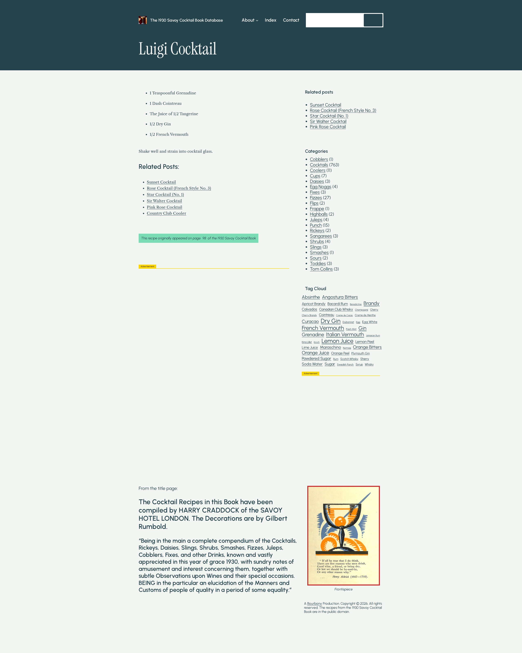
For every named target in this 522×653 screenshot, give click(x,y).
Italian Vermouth (345, 334)
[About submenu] (257, 20)
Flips (314, 203)
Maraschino (330, 347)
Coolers (317, 170)
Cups (315, 176)
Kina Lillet (307, 342)
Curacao (310, 321)
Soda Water (312, 364)
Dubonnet (348, 322)
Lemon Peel (364, 341)
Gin (362, 328)
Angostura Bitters (340, 297)
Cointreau (326, 315)
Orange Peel (340, 353)
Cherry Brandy (309, 315)
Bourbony (314, 603)
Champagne (361, 309)
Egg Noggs (320, 186)
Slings (316, 247)
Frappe (317, 208)
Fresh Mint (351, 329)
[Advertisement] (214, 300)
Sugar (330, 364)
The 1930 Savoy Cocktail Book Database (186, 20)
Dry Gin (331, 320)
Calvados (309, 309)
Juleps (316, 219)
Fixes (315, 192)
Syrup (359, 364)
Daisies (317, 181)
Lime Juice (310, 347)
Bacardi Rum (337, 304)
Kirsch (317, 342)
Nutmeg (347, 348)
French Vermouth (323, 328)
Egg (358, 322)
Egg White (369, 322)
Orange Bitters (367, 347)
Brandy (371, 303)
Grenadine (313, 334)
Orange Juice (315, 353)
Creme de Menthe (365, 315)
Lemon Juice (337, 340)
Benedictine (356, 304)
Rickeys (317, 230)
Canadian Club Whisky (336, 309)
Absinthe (311, 297)
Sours (316, 258)
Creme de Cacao (344, 315)
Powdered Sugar (316, 358)
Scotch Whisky (349, 358)
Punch (316, 225)
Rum (335, 358)
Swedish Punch (345, 364)
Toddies (318, 263)
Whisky (369, 364)
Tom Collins (321, 269)
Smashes (319, 252)
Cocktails (319, 165)
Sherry (364, 359)
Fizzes (316, 197)
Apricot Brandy (313, 304)
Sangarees (321, 236)
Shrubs (317, 241)
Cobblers (319, 159)
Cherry (374, 309)
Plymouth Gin (360, 353)
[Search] (373, 20)
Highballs (319, 214)
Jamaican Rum (373, 335)
